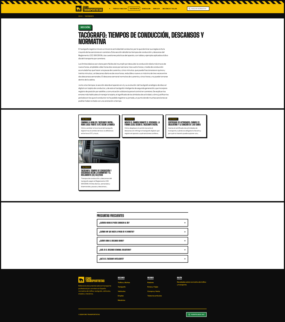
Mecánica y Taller (170, 8)
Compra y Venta (153, 291)
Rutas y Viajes (152, 287)
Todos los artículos (154, 296)
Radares (150, 282)
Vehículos (146, 8)
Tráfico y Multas (119, 8)
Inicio (80, 16)
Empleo (156, 8)
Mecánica (121, 300)
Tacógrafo (134, 8)
